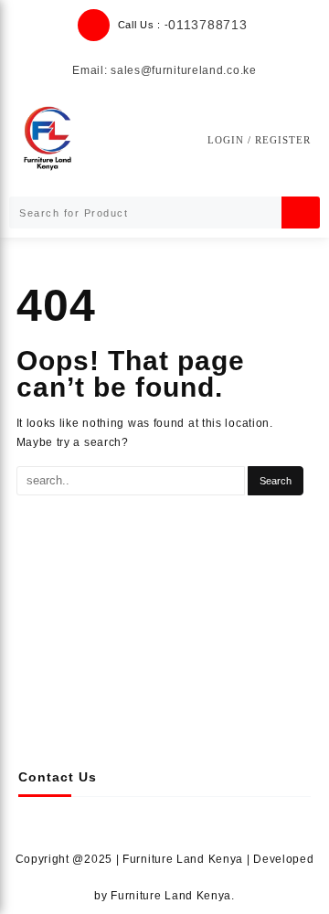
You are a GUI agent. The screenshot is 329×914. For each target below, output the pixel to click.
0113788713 (207, 24)
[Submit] (300, 212)
